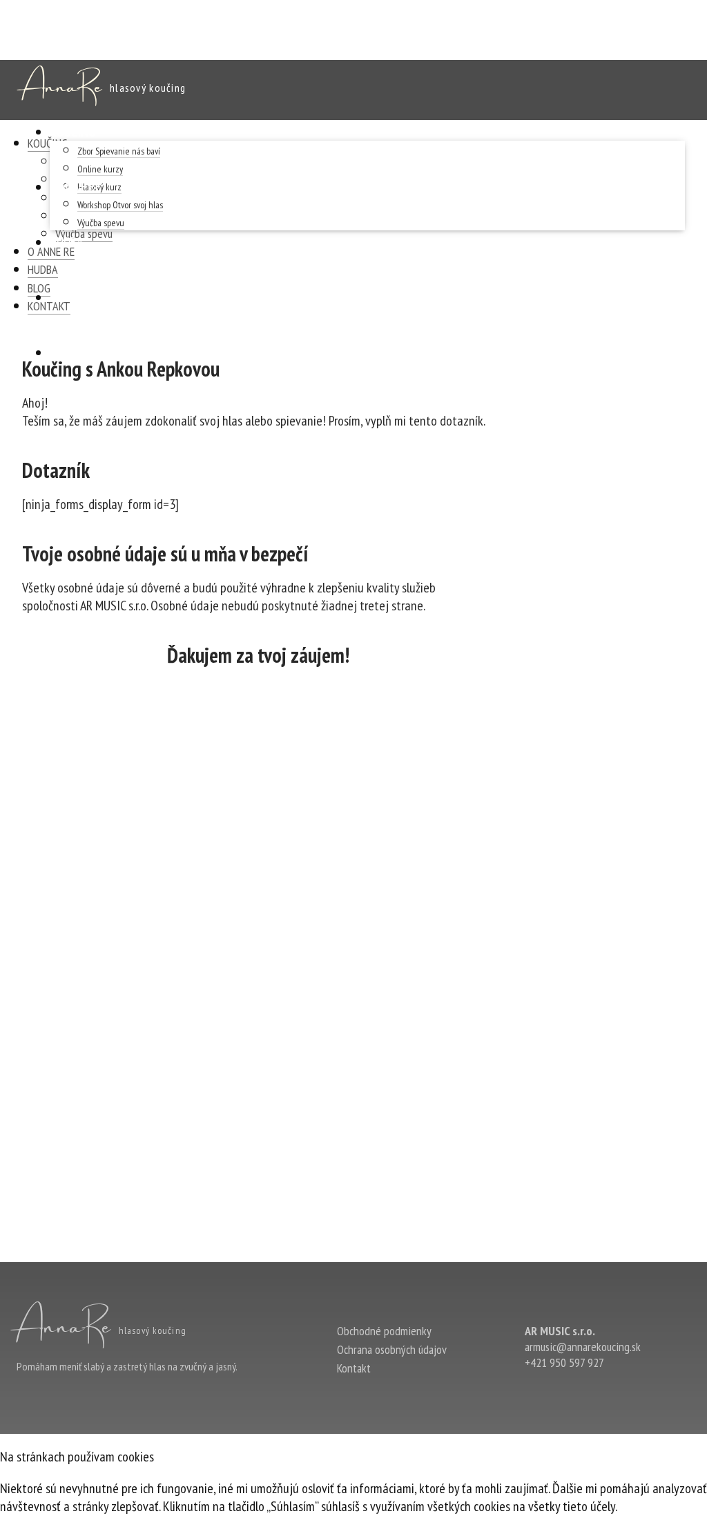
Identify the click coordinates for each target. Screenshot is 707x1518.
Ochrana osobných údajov (392, 1349)
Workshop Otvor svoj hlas (120, 205)
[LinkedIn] (567, 1391)
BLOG (62, 297)
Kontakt (354, 1368)
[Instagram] (629, 1391)
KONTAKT (73, 352)
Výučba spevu (100, 223)
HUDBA (66, 242)
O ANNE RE (75, 187)
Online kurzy (100, 169)
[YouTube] (598, 1391)
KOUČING (72, 132)
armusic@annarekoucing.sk (583, 1347)
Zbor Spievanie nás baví (118, 151)
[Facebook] (536, 1391)
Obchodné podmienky (384, 1331)
